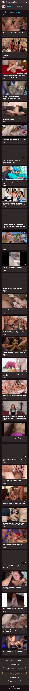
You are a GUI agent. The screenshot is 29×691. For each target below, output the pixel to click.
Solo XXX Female (20, 673)
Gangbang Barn (11, 2)
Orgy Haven (21, 668)
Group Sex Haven (9, 668)
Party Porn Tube (8, 673)
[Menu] (26, 2)
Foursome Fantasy (14, 664)
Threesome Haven (14, 677)
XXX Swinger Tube (14, 681)
